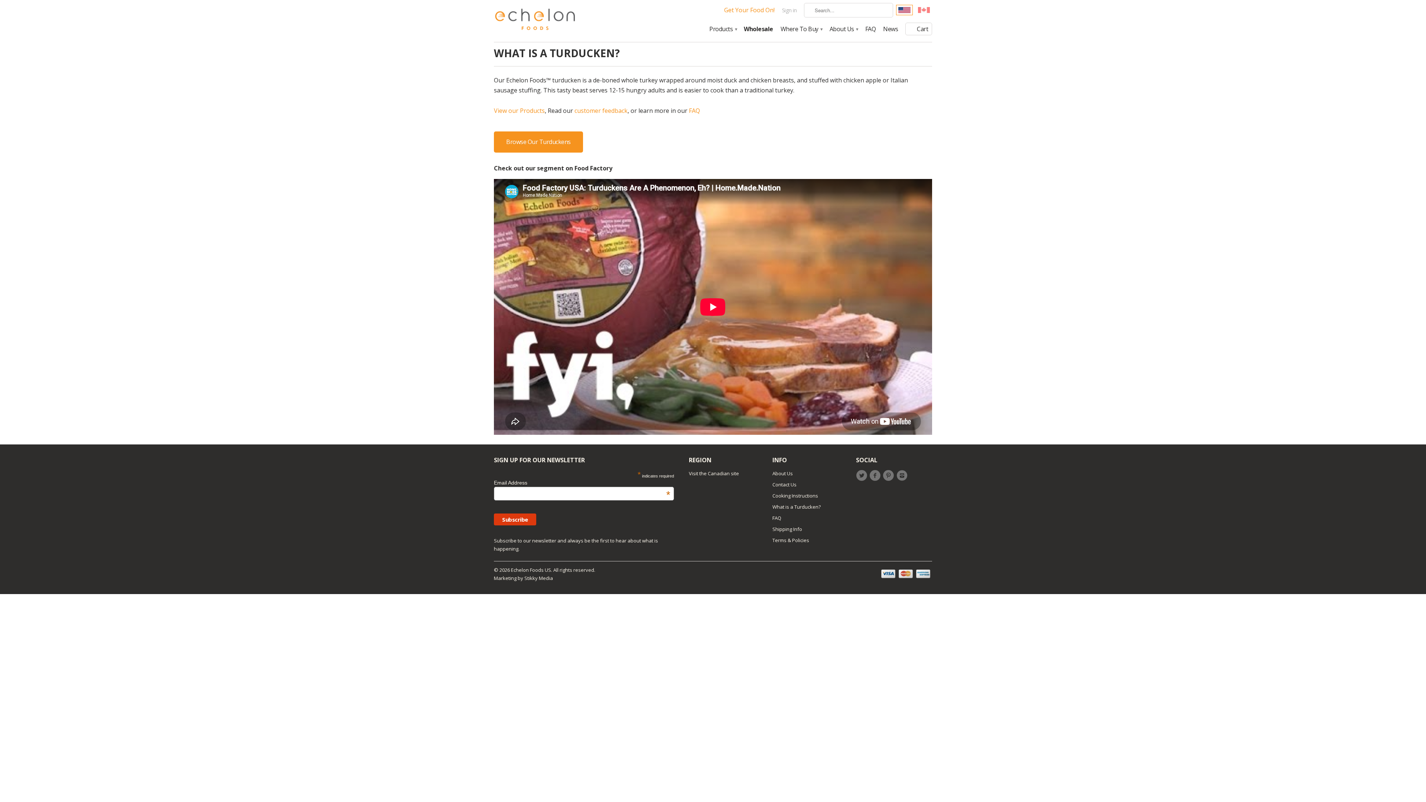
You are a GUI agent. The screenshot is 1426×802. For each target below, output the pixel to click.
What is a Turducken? (796, 506)
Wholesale (758, 29)
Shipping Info (787, 529)
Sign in (789, 10)
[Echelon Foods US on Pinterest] (889, 475)
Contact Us (784, 484)
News (890, 29)
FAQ (870, 29)
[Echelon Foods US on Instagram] (903, 475)
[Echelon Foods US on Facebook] (876, 475)
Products (722, 29)
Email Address (582, 483)
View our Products (519, 111)
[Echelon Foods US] (535, 21)
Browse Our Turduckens (538, 142)
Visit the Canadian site (714, 473)
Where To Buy (801, 29)
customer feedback (601, 111)
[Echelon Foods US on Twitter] (862, 475)
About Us (844, 29)
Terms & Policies (790, 540)
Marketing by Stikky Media (523, 578)
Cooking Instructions (795, 495)
